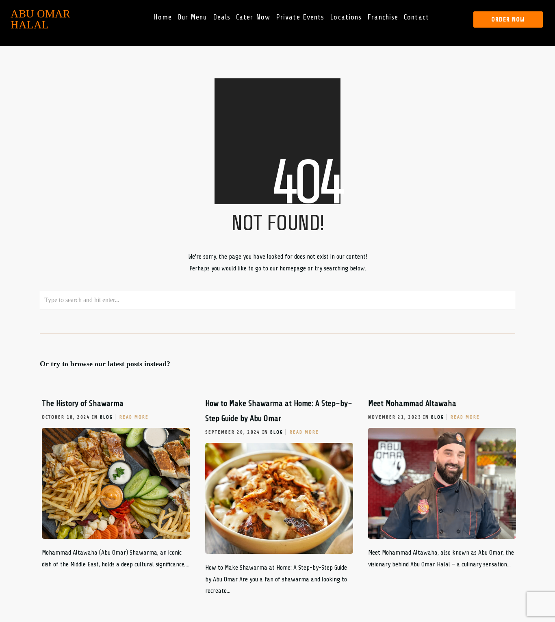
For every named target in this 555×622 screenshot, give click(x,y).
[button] (507, 19)
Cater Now (253, 17)
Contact (416, 17)
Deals (222, 17)
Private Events (300, 17)
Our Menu (192, 17)
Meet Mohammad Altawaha (412, 403)
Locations (346, 17)
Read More (134, 417)
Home (163, 17)
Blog (106, 417)
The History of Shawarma (83, 403)
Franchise (383, 17)
